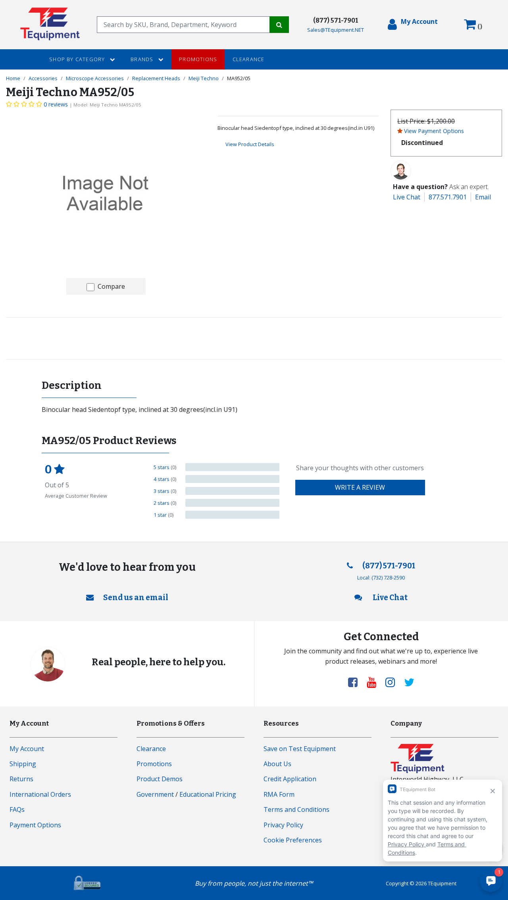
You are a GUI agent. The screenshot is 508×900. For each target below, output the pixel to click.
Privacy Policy (283, 825)
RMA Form (279, 794)
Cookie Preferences (293, 840)
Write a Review (360, 487)
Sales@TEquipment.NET (335, 29)
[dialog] (413, 24)
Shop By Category (77, 59)
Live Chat (406, 197)
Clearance (249, 59)
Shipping (23, 763)
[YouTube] (375, 681)
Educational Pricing (207, 794)
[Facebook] (356, 681)
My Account (27, 748)
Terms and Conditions (296, 809)
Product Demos (160, 778)
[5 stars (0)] (232, 467)
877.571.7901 (448, 197)
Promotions (198, 59)
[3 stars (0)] (232, 491)
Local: (381, 577)
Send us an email (135, 597)
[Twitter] (409, 681)
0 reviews (56, 104)
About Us (277, 763)
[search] (183, 24)
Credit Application (290, 778)
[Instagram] (393, 681)
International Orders (40, 794)
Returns (21, 778)
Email (483, 197)
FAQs (17, 809)
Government (155, 794)
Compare (111, 286)
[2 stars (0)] (232, 503)
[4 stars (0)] (232, 479)
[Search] (279, 24)
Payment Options (35, 825)
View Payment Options (434, 131)
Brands (143, 59)
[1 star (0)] (232, 515)
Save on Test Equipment (300, 748)
